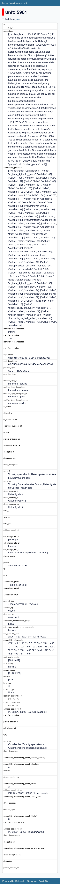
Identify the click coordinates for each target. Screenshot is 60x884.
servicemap (16, 3)
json (18, 19)
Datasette (20, 881)
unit (25, 3)
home (5, 3)
